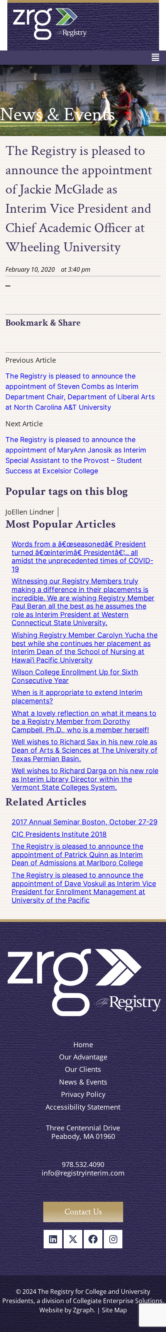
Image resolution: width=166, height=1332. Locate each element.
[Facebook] (93, 1239)
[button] (155, 57)
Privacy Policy (83, 1094)
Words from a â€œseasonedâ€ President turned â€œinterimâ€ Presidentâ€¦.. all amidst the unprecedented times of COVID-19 (82, 556)
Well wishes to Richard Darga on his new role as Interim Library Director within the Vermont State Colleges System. (85, 779)
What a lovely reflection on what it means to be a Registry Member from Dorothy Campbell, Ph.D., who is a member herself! (84, 721)
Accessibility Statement (83, 1107)
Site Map (114, 1310)
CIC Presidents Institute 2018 (59, 834)
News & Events (83, 1081)
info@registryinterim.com (83, 1172)
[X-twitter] (73, 1239)
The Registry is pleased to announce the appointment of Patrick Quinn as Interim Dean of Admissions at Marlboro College (77, 854)
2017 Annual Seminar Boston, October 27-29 (85, 822)
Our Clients (83, 1069)
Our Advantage (83, 1056)
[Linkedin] (53, 1239)
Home (83, 1044)
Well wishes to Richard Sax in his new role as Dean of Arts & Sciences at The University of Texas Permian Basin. (85, 750)
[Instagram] (113, 1239)
